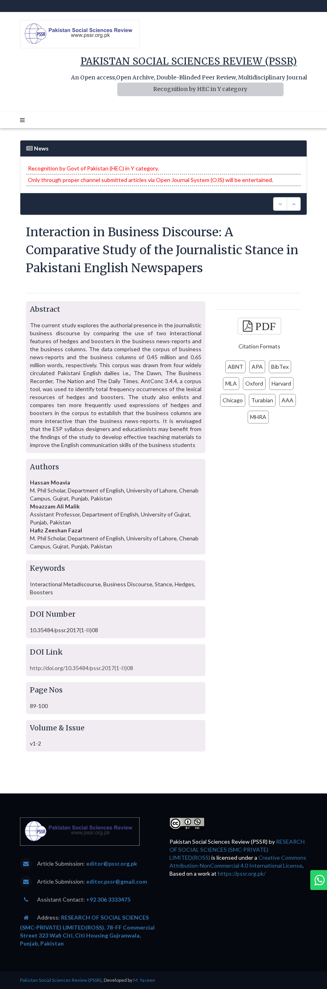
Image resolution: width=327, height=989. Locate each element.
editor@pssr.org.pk (111, 863)
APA (257, 366)
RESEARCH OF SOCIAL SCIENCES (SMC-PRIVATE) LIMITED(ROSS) (237, 849)
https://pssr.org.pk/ (242, 873)
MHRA (258, 416)
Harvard (281, 383)
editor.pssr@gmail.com (116, 881)
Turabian (262, 400)
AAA (288, 400)
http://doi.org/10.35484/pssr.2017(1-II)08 (81, 668)
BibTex (280, 366)
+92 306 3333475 (108, 899)
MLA (231, 383)
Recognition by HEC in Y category (200, 89)
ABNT (235, 366)
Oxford (254, 383)
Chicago (233, 400)
